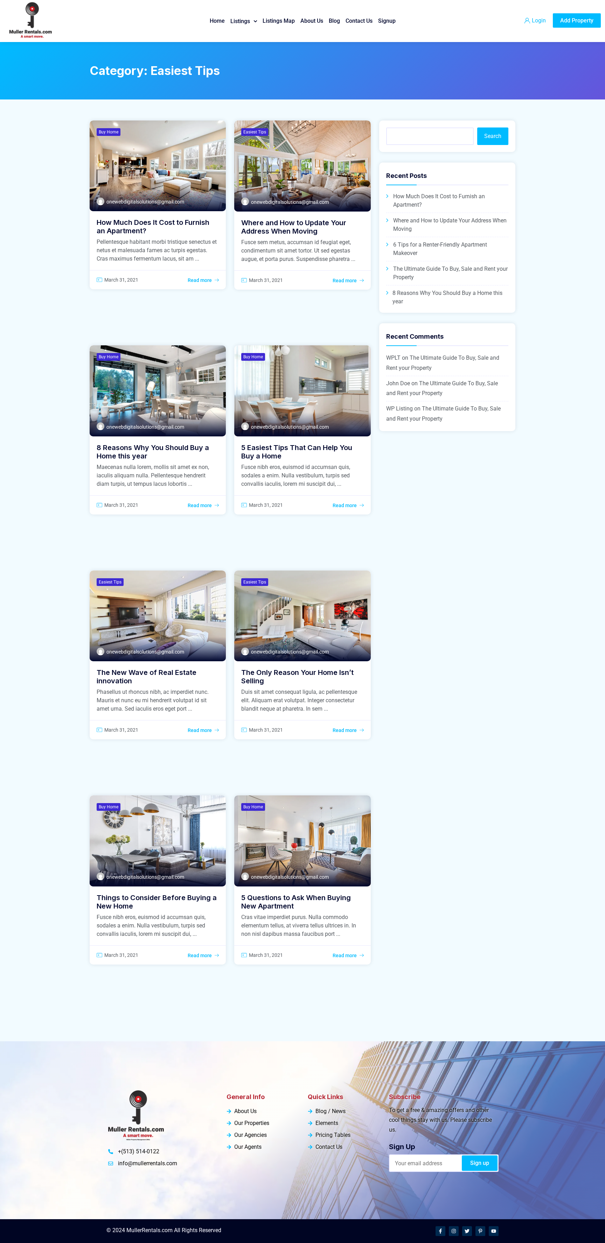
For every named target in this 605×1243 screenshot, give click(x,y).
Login (539, 20)
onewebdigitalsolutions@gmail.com (145, 202)
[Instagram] (454, 1231)
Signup (387, 21)
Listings (240, 21)
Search (492, 136)
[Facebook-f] (440, 1231)
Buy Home (108, 132)
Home (217, 21)
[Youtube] (494, 1231)
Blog (334, 21)
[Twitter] (467, 1231)
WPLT (393, 357)
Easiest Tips (254, 132)
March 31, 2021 (121, 280)
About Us (311, 21)
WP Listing (399, 408)
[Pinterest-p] (480, 1231)
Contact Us (359, 21)
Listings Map (279, 21)
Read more (200, 280)
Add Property (576, 20)
